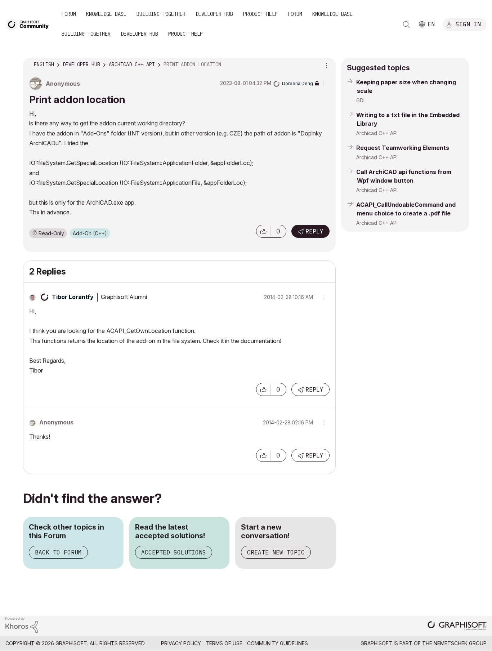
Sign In (468, 24)
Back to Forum (58, 552)
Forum (69, 14)
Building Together (161, 14)
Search (406, 24)
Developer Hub (214, 14)
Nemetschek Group (460, 643)
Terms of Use (224, 643)
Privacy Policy (181, 643)
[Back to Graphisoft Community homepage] (29, 24)
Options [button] (325, 65)
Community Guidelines (277, 643)
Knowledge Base (106, 14)
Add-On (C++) (90, 233)
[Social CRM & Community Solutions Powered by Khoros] (21, 624)
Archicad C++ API (377, 133)
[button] (263, 231)
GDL (361, 100)
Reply (314, 231)
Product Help (260, 14)
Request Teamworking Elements (402, 147)
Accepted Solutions (173, 552)
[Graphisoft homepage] (457, 626)
